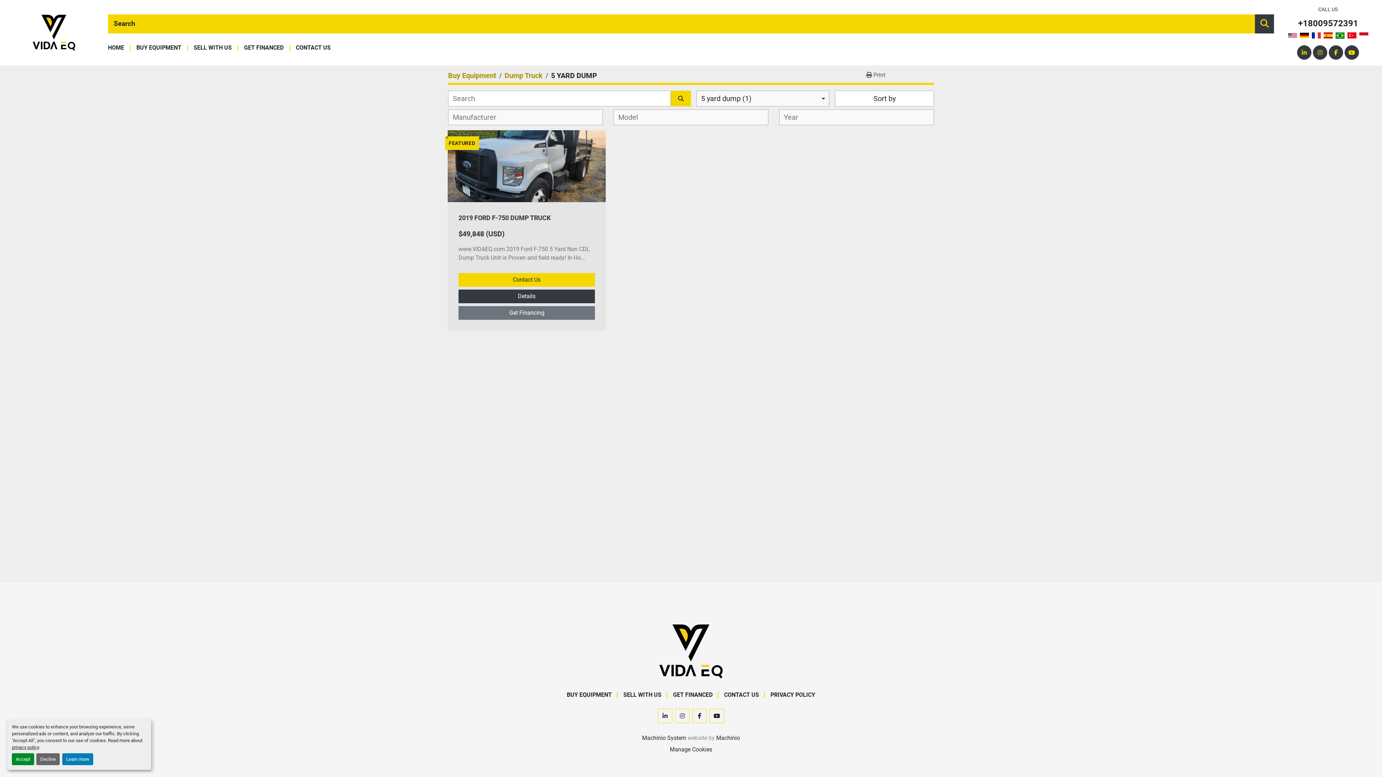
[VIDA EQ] (691, 651)
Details (527, 296)
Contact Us (313, 48)
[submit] (1264, 23)
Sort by (884, 98)
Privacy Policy (793, 694)
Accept (23, 759)
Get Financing (527, 312)
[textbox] (478, 117)
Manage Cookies (691, 749)
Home (116, 48)
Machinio (728, 738)
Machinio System (664, 738)
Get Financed (264, 48)
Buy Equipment (158, 48)
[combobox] (762, 98)
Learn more (77, 759)
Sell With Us (213, 48)
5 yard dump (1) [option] (726, 98)
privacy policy (25, 747)
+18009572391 (1328, 23)
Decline (48, 759)
